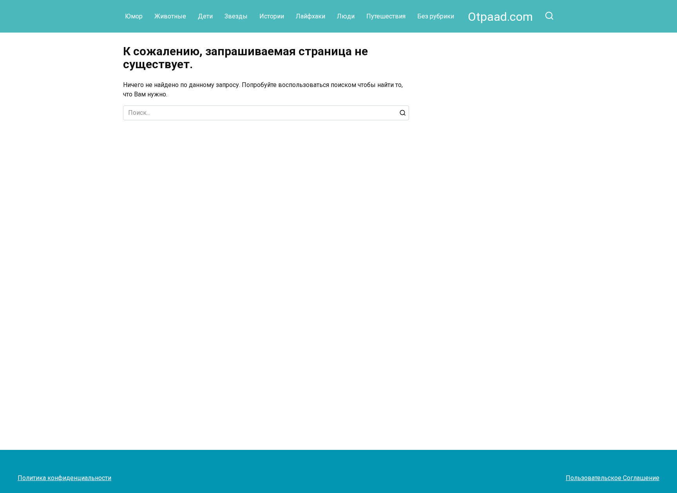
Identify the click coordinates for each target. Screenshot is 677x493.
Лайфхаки (310, 16)
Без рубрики (435, 16)
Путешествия (385, 16)
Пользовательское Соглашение (612, 478)
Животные (170, 16)
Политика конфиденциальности (64, 478)
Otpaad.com (500, 17)
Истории (271, 16)
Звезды (236, 16)
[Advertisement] (502, 99)
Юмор (134, 16)
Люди (346, 16)
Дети (205, 16)
